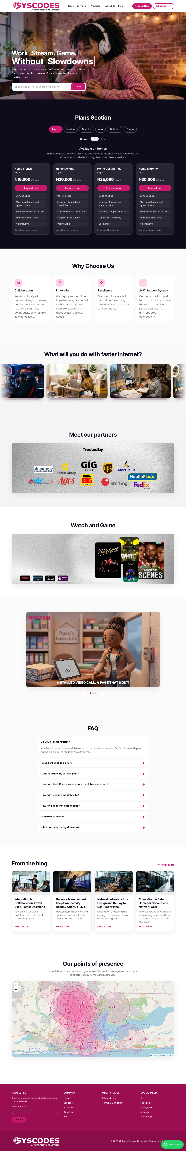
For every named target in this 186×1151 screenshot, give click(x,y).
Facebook (146, 1102)
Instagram (146, 1107)
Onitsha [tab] (86, 129)
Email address (19, 1106)
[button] (16, 985)
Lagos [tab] (55, 129)
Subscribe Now (163, 6)
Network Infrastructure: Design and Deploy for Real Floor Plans (113, 903)
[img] (93, 1019)
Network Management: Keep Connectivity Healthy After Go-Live (71, 903)
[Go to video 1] (90, 693)
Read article (21, 926)
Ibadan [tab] (70, 129)
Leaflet (155, 1055)
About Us (110, 6)
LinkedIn (145, 1111)
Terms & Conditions (113, 1102)
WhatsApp (146, 1116)
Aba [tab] (100, 129)
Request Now (142, 6)
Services (81, 6)
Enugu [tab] (130, 129)
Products (95, 6)
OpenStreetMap (167, 1055)
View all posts (166, 864)
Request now (31, 188)
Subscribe (19, 1119)
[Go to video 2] (93, 693)
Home (70, 6)
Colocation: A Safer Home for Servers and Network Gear (153, 903)
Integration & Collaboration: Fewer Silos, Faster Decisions (30, 903)
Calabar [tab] (114, 129)
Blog (120, 6)
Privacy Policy (109, 1098)
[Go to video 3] (95, 693)
